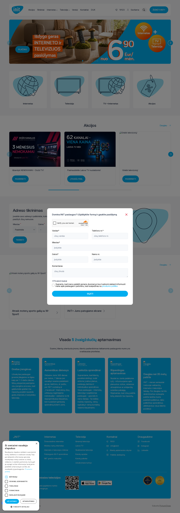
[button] (21, 506)
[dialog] (20, 476)
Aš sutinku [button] (12, 501)
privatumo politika (110, 286)
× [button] (36, 444)
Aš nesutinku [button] (28, 501)
